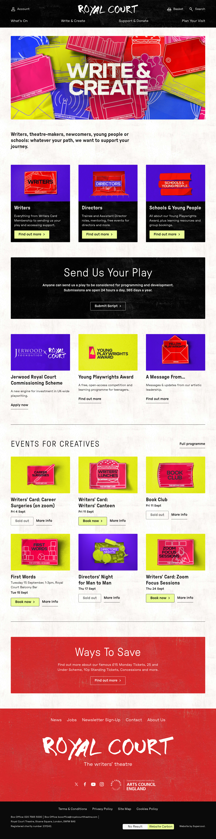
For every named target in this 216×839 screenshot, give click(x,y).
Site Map (124, 809)
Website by (192, 826)
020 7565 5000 (33, 817)
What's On (19, 21)
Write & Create (73, 21)
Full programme (192, 444)
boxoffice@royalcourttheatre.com (77, 817)
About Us (156, 720)
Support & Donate (133, 21)
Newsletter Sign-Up (101, 720)
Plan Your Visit (193, 21)
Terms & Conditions (72, 809)
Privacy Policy (102, 809)
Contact (134, 720)
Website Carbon (160, 826)
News (56, 720)
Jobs (72, 720)
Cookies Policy (147, 809)
